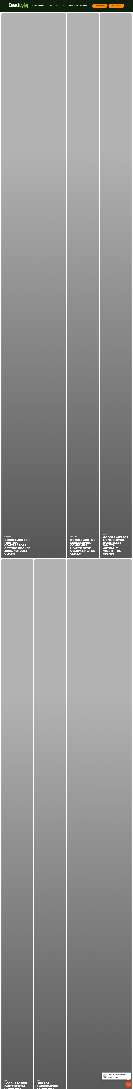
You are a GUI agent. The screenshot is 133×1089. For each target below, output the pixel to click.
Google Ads (7, 537)
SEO (5, 1080)
